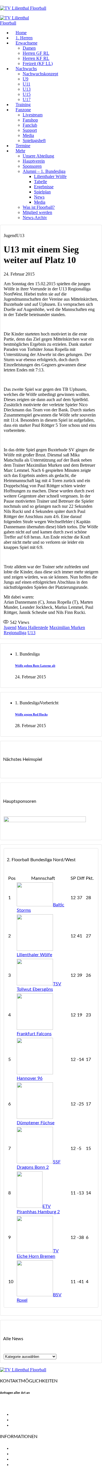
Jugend (10, 627)
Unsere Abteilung (38, 155)
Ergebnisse (44, 186)
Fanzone (23, 109)
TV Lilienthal (23, 1448)
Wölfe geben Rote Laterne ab (35, 665)
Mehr (20, 150)
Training (23, 104)
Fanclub (30, 125)
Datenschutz (24, 1464)
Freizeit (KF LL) (38, 63)
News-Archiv (35, 217)
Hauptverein (34, 161)
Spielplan (42, 191)
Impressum (22, 1459)
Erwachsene (26, 43)
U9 (25, 78)
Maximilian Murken (67, 627)
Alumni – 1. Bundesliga (44, 171)
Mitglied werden (37, 212)
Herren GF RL (36, 53)
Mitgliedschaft (25, 1453)
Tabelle (40, 181)
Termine (23, 145)
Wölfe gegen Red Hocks (31, 714)
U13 (27, 89)
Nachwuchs (26, 68)
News (39, 197)
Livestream (32, 114)
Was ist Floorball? (39, 207)
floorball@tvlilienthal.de (23, 1404)
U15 (27, 94)
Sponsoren (32, 166)
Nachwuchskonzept (40, 73)
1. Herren (24, 37)
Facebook (20, 1414)
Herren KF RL (36, 58)
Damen (29, 48)
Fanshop (30, 120)
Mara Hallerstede (33, 627)
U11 (26, 84)
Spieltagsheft (34, 140)
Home (21, 32)
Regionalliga (15, 632)
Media (28, 135)
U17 (27, 99)
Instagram (21, 1425)
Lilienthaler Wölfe (50, 176)
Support (30, 130)
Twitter (18, 1420)
